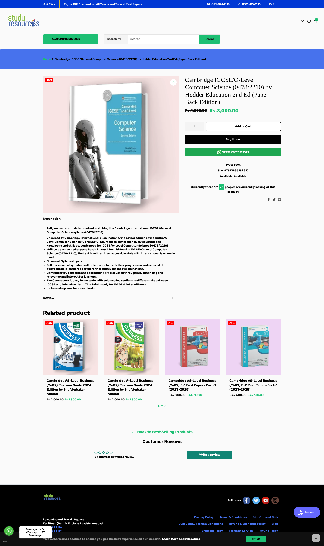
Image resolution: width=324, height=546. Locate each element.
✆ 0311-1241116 (249, 4)
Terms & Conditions (233, 517)
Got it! (256, 539)
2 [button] (162, 406)
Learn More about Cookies (181, 539)
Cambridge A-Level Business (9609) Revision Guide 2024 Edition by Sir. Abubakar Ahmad (130, 387)
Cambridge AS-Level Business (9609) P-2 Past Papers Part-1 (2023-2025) (253, 385)
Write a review (209, 454)
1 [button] (159, 406)
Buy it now (233, 139)
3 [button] (165, 406)
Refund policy (268, 530)
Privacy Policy (204, 517)
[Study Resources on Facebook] (246, 500)
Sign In (302, 21)
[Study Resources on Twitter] (256, 500)
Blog (275, 524)
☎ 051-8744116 (218, 4)
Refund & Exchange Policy (247, 524)
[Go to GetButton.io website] (9, 541)
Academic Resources (65, 39)
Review (49, 298)
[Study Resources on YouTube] (265, 500)
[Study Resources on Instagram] (275, 500)
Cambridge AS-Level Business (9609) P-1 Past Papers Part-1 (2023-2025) (192, 385)
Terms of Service (241, 530)
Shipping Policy (212, 530)
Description (52, 218)
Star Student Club (265, 517)
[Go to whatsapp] (9, 531)
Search (210, 39)
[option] (70, 364)
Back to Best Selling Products (164, 432)
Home (47, 59)
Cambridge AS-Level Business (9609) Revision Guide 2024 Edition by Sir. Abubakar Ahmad (70, 387)
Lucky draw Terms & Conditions (201, 524)
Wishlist (309, 21)
